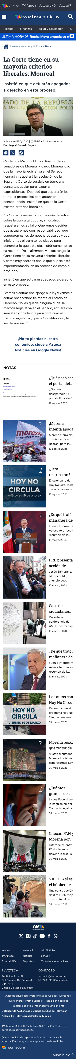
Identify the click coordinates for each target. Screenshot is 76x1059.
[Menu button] (4, 17)
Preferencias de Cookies (43, 995)
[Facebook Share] (5, 152)
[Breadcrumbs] (7, 46)
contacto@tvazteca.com (52, 976)
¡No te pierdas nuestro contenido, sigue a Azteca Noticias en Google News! (38, 344)
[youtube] (42, 937)
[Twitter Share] (12, 152)
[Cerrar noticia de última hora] (71, 36)
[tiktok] (35, 937)
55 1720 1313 (45, 980)
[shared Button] (21, 152)
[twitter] (21, 937)
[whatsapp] (55, 937)
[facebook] (49, 937)
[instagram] (28, 937)
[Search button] (70, 17)
